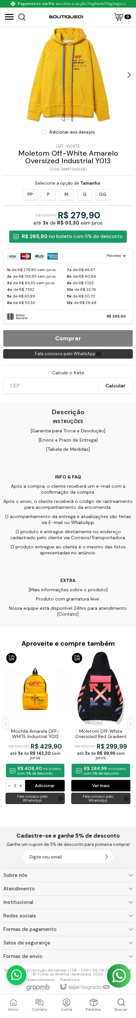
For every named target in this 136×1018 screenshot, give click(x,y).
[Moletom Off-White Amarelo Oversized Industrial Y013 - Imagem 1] (68, 74)
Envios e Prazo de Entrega (68, 440)
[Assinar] (106, 856)
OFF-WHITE (68, 146)
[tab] (63, 119)
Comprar (68, 338)
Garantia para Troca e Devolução (68, 431)
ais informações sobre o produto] (71, 590)
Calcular (115, 386)
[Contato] (68, 614)
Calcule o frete (68, 372)
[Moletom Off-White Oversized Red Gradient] (100, 728)
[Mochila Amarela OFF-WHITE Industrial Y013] (35, 728)
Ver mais (101, 785)
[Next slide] (128, 74)
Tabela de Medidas (68, 449)
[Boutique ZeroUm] (66, 16)
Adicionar (45, 785)
